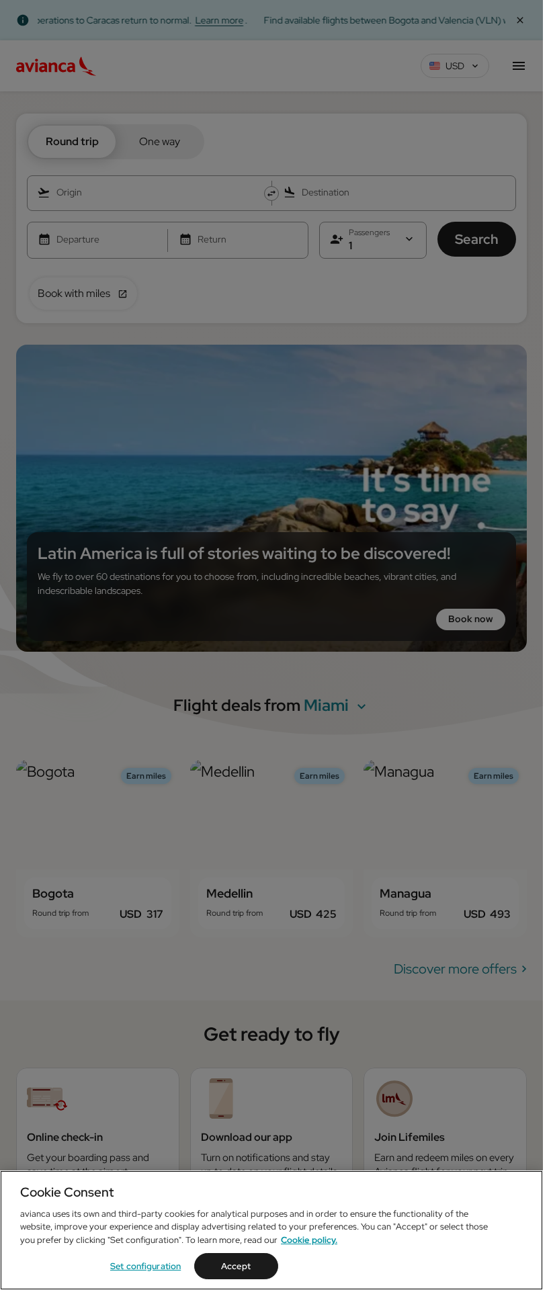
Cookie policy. (309, 1240)
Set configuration (145, 1266)
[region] (271, 1230)
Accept (236, 1266)
